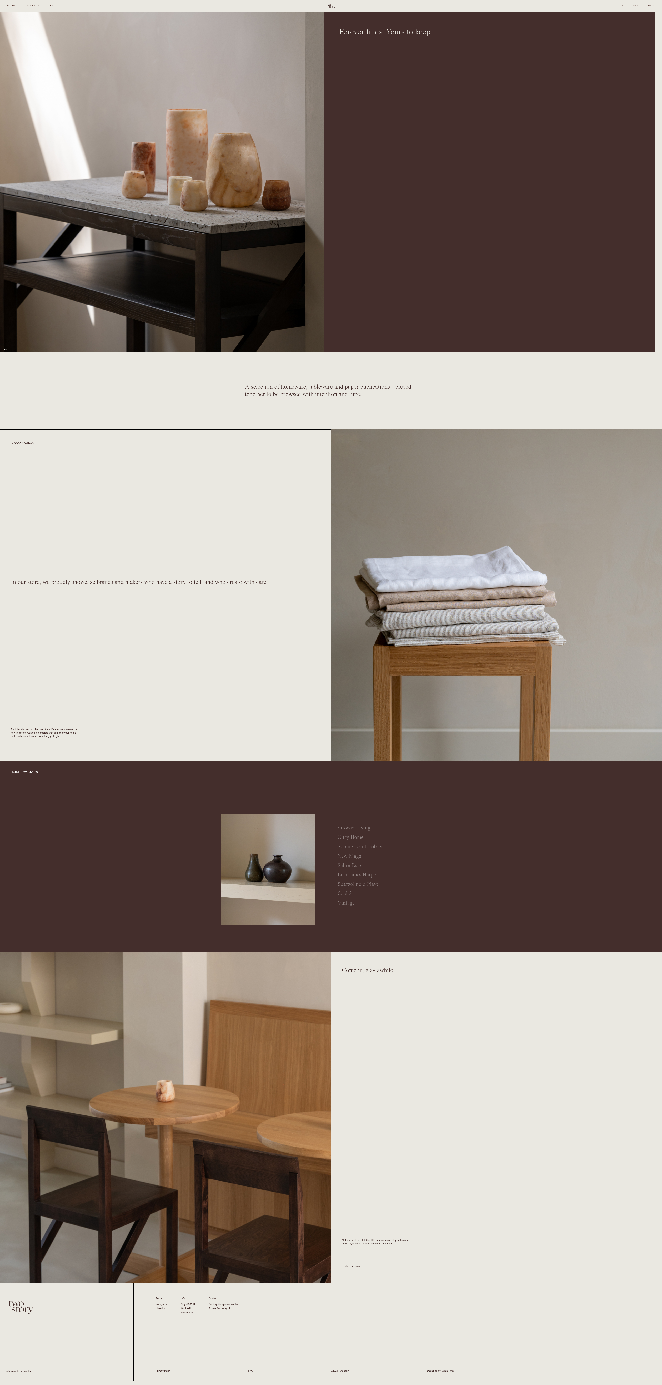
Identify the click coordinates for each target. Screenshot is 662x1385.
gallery (10, 6)
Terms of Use (352, 710)
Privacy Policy (304, 714)
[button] (12, 6)
